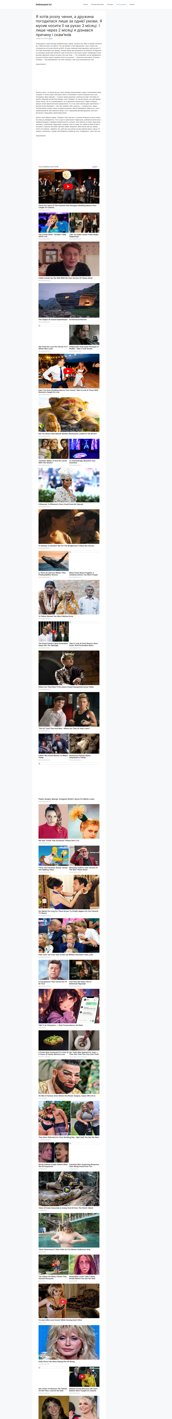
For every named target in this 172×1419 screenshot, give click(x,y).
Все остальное (121, 4)
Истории (110, 4)
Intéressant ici (44, 4)
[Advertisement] (69, 78)
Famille (85, 4)
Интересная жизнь (98, 4)
